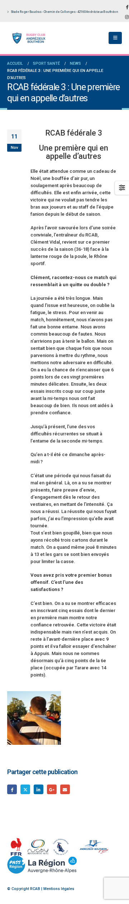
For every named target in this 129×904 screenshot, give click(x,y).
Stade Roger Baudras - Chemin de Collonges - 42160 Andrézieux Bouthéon (64, 12)
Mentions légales (58, 888)
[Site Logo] (27, 38)
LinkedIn (38, 789)
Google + (52, 789)
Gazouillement (25, 789)
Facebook (12, 789)
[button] (115, 38)
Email (65, 789)
